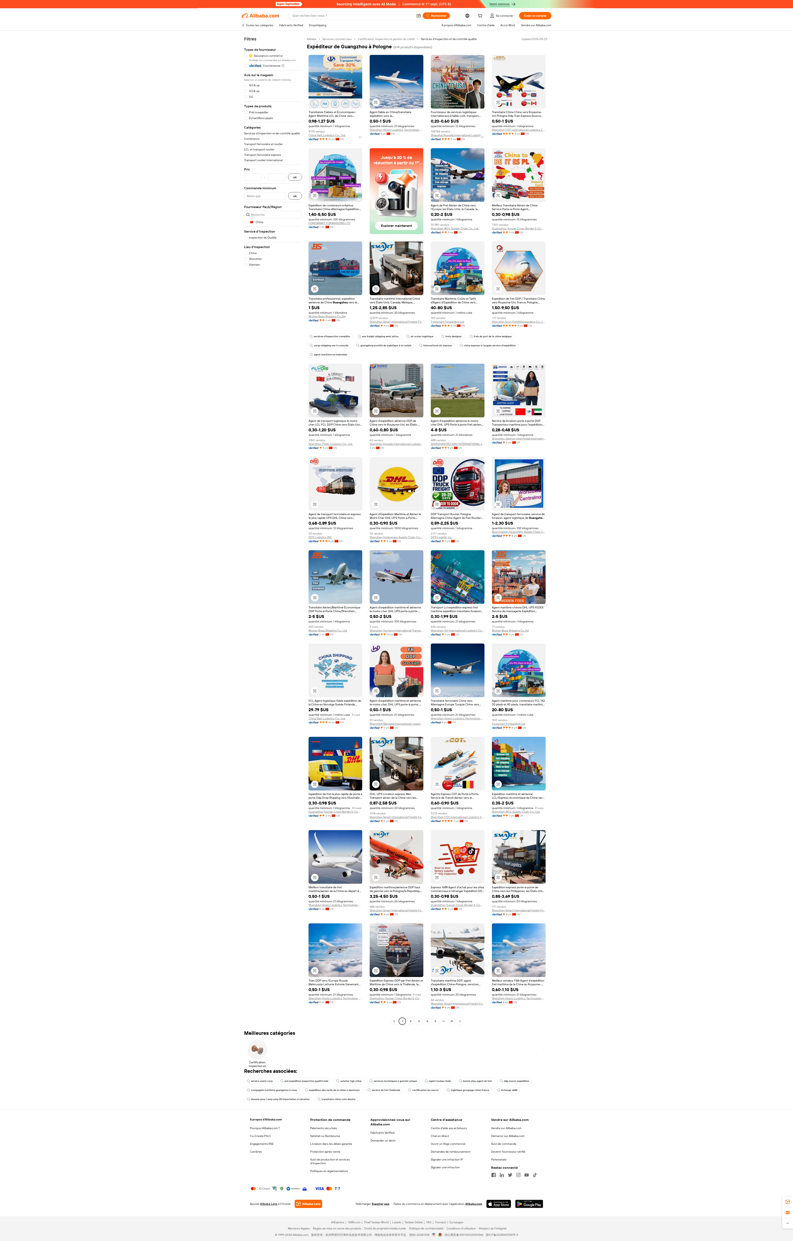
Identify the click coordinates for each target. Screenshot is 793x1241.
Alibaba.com (473, 1204)
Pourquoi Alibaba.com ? (265, 1128)
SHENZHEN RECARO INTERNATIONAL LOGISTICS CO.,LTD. (457, 444)
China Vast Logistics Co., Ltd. (327, 135)
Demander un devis (382, 1140)
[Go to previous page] (394, 1021)
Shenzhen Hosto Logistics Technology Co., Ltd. (396, 129)
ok (295, 177)
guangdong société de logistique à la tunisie (385, 345)
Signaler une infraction (445, 1167)
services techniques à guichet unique (395, 1081)
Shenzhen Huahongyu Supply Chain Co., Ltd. (396, 537)
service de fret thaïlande (386, 1090)
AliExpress (337, 1222)
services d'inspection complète (332, 336)
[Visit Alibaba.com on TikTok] (534, 1174)
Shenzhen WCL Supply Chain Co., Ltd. (455, 228)
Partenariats (499, 1159)
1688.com (354, 1222)
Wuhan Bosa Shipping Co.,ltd (327, 316)
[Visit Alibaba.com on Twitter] (510, 1174)
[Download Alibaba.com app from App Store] (498, 1204)
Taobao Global (414, 1222)
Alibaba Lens (268, 1204)
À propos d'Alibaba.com (266, 1119)
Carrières (256, 1151)
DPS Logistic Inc (441, 537)
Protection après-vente (325, 1151)
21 (452, 1021)
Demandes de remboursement (450, 1151)
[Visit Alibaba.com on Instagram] (518, 1174)
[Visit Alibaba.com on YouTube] (526, 1174)
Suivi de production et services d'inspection (330, 1161)
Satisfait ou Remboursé (325, 1136)
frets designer (453, 336)
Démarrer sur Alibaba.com (508, 1136)
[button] (418, 15)
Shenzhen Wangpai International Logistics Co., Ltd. (396, 723)
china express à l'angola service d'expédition (490, 345)
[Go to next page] (460, 1021)
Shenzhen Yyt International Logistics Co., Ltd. (457, 630)
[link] (787, 1201)
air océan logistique (422, 336)
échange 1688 (509, 1090)
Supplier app (380, 1204)
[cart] (481, 16)
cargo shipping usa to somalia (331, 345)
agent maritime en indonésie (330, 354)
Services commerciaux (337, 39)
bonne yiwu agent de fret (477, 1081)
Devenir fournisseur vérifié (508, 1151)
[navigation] (273, 531)
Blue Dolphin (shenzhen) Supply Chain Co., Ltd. (519, 532)
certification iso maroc (425, 1090)
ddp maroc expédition (516, 1081)
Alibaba (311, 39)
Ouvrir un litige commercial (448, 1143)
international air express (437, 345)
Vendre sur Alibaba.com (506, 1128)
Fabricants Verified (382, 1132)
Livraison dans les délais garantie (331, 1143)
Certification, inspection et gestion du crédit (386, 39)
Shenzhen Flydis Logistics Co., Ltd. (331, 444)
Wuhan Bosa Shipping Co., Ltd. (328, 630)
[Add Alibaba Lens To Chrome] (308, 1204)
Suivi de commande (503, 1143)
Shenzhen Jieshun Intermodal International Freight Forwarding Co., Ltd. (519, 438)
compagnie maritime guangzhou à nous (274, 1090)
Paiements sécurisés (323, 1128)
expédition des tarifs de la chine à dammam (334, 1090)
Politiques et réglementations (329, 1171)
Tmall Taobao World (376, 1222)
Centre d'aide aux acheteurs (449, 1128)
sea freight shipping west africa (380, 336)
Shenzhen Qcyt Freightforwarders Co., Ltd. (519, 321)
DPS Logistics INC (320, 537)
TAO (428, 1222)
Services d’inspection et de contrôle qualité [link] (449, 39)
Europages (456, 1222)
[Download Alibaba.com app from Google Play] (529, 1204)
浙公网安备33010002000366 (464, 1234)
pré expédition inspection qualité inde (306, 1081)
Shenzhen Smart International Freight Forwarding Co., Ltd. (396, 321)
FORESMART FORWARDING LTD (329, 223)
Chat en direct (440, 1136)
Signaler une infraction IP (447, 1159)
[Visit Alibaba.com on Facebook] (493, 1174)
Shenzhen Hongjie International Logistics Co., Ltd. (396, 444)
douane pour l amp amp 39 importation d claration (280, 1099)
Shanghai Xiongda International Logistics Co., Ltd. (457, 135)
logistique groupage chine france (470, 1090)
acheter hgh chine (351, 1081)
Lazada (396, 1222)
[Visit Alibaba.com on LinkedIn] (501, 1174)
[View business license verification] (434, 1235)
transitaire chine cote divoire (338, 1099)
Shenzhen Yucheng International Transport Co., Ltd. (396, 630)
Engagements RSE (262, 1143)
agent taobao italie (440, 1081)
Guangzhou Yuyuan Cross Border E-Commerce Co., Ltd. (519, 228)
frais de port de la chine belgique (493, 336)
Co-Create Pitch (260, 1136)
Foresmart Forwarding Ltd (447, 321)
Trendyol (440, 1222)
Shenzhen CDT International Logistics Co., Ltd (519, 129)
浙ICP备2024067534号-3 (502, 1234)
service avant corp (262, 1081)
